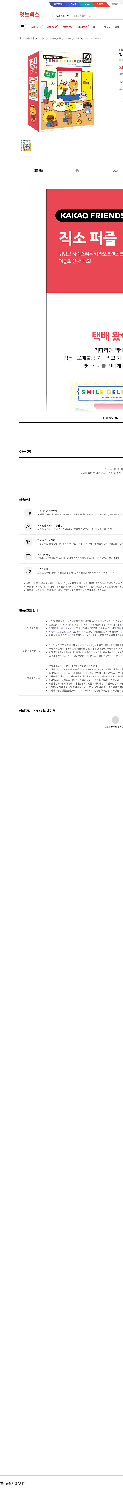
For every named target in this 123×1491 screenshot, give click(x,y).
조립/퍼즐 (56, 38)
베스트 (96, 27)
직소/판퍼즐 (73, 38)
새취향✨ (36, 27)
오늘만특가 (68, 27)
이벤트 (118, 27)
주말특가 (83, 27)
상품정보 (38, 170)
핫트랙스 (60, 15)
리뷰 (76, 170)
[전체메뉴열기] (22, 26)
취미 (43, 38)
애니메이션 (91, 38)
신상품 (107, 27)
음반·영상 (51, 27)
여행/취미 (29, 38)
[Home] (20, 38)
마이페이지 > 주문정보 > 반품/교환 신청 (67, 628)
